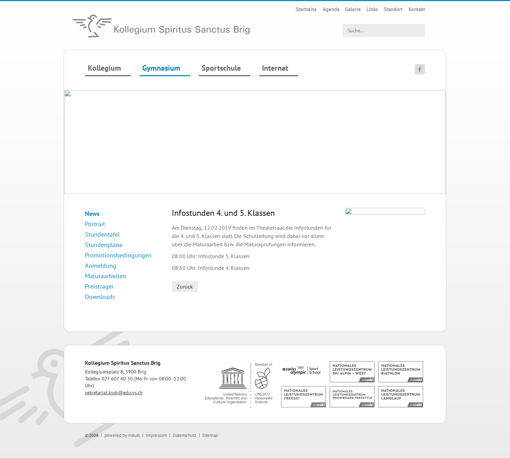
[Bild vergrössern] (385, 212)
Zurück (185, 286)
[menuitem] (306, 9)
